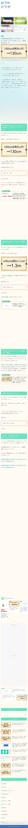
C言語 (4, 783)
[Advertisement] (19, 8)
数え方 (4, 807)
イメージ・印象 (7, 804)
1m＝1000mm (8, 275)
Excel (4, 787)
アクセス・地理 (7, 800)
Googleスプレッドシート (9, 790)
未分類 (4, 811)
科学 (4, 817)
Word (4, 797)
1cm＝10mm (21, 161)
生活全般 (5, 814)
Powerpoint (6, 794)
